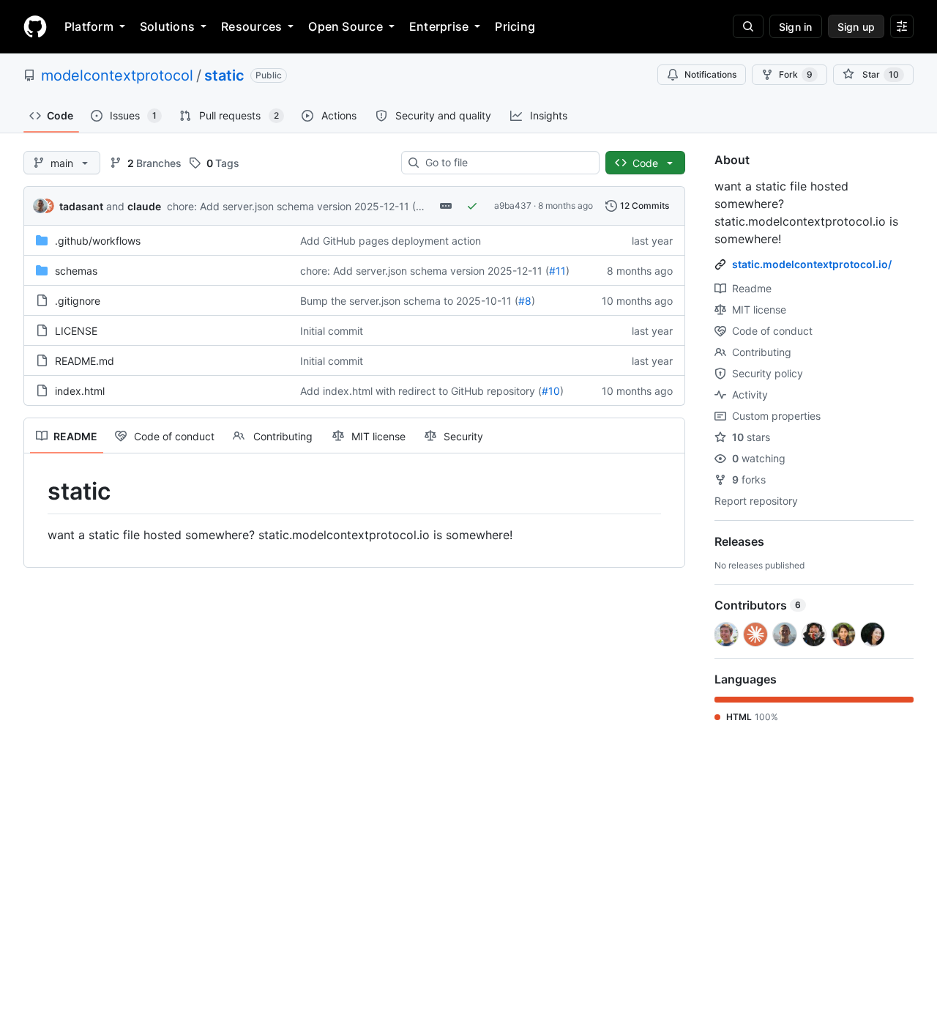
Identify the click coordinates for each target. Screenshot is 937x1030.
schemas (76, 270)
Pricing (515, 26)
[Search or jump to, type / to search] (748, 26)
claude (144, 206)
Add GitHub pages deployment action (390, 240)
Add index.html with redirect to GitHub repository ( (421, 391)
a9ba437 (512, 205)
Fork (796, 74)
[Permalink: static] (37, 491)
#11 (424, 206)
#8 (524, 300)
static (224, 75)
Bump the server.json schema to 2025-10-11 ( (409, 300)
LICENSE (76, 331)
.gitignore (77, 300)
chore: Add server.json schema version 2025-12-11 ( (291, 206)
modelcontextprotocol (117, 75)
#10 (551, 391)
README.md (84, 361)
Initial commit (331, 331)
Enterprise (438, 26)
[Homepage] (35, 26)
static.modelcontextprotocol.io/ (812, 264)
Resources (251, 26)
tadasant (81, 206)
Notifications (710, 74)
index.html (80, 391)
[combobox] (506, 163)
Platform (88, 26)
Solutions (167, 26)
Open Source (345, 26)
